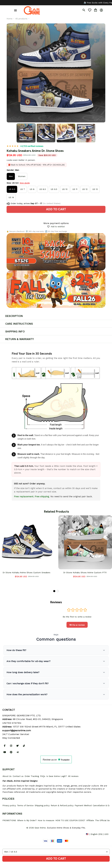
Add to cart (56, 858)
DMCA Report (8, 834)
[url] (16, 730)
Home (9, 18)
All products (21, 18)
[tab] (54, 591)
